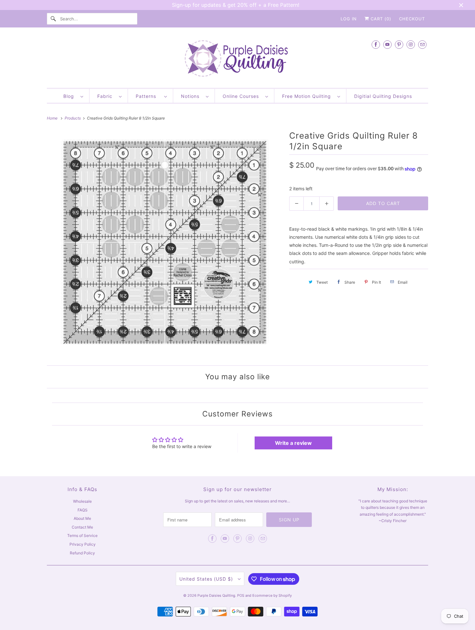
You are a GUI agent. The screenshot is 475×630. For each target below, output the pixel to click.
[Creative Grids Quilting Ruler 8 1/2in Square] (164, 243)
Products (73, 118)
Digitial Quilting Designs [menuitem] (383, 96)
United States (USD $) (207, 579)
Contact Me (82, 527)
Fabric (106, 96)
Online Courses (242, 96)
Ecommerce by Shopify (272, 595)
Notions (192, 96)
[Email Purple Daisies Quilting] (422, 44)
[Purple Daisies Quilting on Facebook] (376, 44)
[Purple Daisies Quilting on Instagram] (410, 44)
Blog (70, 96)
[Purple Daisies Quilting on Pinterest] (399, 44)
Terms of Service (82, 535)
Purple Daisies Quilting (216, 595)
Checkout (412, 18)
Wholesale (82, 501)
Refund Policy (82, 553)
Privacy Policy (82, 544)
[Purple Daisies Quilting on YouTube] (387, 44)
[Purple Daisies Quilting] (237, 59)
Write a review (293, 443)
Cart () (380, 18)
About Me (82, 518)
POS (240, 595)
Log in (349, 18)
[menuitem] (73, 96)
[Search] (53, 19)
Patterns (148, 96)
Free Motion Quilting (308, 96)
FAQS (83, 510)
